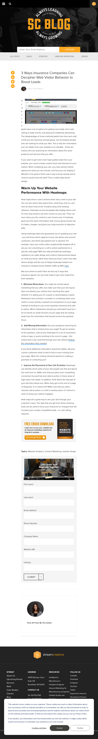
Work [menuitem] (9, 686)
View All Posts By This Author (39, 623)
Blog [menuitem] (9, 697)
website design (69, 451)
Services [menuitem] (10, 683)
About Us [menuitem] (11, 675)
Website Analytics (36, 451)
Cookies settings (39, 728)
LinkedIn (73, 676)
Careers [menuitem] (10, 693)
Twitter (72, 690)
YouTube (73, 686)
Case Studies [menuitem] (12, 690)
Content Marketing (53, 451)
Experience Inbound (78, 693)
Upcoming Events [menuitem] (14, 679)
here (67, 266)
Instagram (74, 683)
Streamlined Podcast (78, 697)
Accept (60, 728)
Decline (80, 728)
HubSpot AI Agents (56, 685)
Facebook (74, 679)
